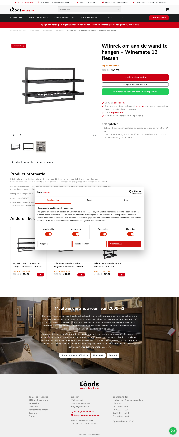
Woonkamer (47, 30)
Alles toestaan (116, 244)
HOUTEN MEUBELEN (89, 18)
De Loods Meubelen (18, 30)
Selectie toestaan (82, 244)
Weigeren (44, 244)
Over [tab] (126, 200)
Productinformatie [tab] (22, 162)
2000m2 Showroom (25, 2)
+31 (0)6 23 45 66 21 (84, 411)
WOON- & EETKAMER (37, 18)
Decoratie (60, 30)
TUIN (108, 18)
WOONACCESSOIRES (63, 18)
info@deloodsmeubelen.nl (87, 415)
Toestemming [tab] (53, 200)
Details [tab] (90, 200)
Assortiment (34, 30)
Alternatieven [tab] (45, 162)
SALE (120, 18)
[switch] (75, 234)
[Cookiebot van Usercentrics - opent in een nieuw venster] (131, 192)
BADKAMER (15, 18)
